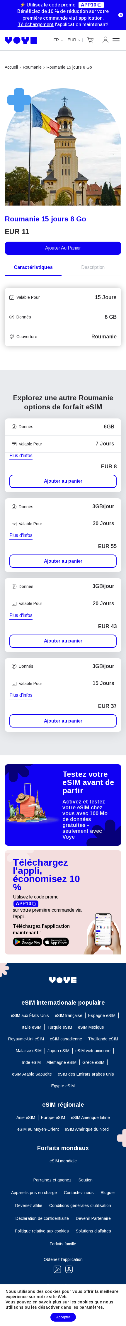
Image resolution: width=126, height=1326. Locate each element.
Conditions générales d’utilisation (80, 1205)
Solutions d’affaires (93, 1231)
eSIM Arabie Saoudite (32, 1074)
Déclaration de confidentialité (42, 1218)
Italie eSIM (31, 1027)
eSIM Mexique (91, 1027)
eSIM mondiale (63, 1161)
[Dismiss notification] (121, 15)
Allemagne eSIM (61, 1062)
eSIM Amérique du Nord (87, 1129)
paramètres (91, 1307)
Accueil (11, 67)
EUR (72, 40)
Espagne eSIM (101, 1015)
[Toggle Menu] (117, 40)
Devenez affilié (28, 1205)
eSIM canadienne (66, 1039)
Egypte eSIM (63, 1085)
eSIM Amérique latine (90, 1117)
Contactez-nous (79, 1192)
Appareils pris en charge (34, 1192)
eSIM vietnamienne (92, 1050)
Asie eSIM (25, 1117)
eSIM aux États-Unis (30, 1015)
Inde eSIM (31, 1062)
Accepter (63, 1317)
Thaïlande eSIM (103, 1039)
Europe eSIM (53, 1117)
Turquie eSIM (59, 1027)
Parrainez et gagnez (52, 1180)
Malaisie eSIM (29, 1050)
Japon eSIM (58, 1050)
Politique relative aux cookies (42, 1231)
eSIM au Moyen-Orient (38, 1129)
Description (93, 267)
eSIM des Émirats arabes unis (86, 1074)
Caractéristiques (33, 267)
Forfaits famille (63, 1244)
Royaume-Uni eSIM (26, 1039)
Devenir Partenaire (93, 1218)
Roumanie (32, 67)
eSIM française (68, 1015)
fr (56, 40)
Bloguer (108, 1192)
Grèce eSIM (93, 1062)
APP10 (88, 4)
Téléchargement (36, 24)
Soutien (86, 1180)
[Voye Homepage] (21, 40)
